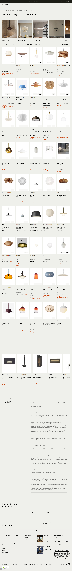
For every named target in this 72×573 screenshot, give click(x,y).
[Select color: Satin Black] (50, 374)
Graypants (59, 196)
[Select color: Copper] (6, 97)
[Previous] (25, 1)
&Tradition (18, 101)
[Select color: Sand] (24, 374)
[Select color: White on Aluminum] (7, 374)
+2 (69, 65)
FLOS (31, 69)
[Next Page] (46, 340)
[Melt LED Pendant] (8, 148)
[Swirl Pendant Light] (8, 180)
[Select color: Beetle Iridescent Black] (2, 97)
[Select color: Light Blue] (33, 224)
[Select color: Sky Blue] (6, 287)
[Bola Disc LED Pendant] (63, 212)
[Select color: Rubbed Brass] (65, 374)
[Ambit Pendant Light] (36, 212)
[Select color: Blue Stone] (46, 287)
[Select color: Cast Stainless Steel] (6, 374)
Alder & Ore (35, 378)
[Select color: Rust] (33, 129)
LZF (57, 69)
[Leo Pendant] (49, 243)
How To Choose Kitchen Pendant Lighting (34, 523)
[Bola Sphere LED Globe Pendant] (36, 243)
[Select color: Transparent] (7, 287)
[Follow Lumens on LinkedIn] (69, 564)
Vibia (3, 69)
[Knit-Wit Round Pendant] (49, 212)
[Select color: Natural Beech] (59, 65)
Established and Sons (47, 324)
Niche (31, 290)
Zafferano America (20, 378)
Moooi (44, 196)
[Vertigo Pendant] (8, 84)
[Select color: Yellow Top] (18, 224)
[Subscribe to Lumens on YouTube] (66, 564)
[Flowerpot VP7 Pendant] (22, 84)
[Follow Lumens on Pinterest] (61, 564)
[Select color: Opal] (43, 129)
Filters (6, 44)
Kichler (44, 101)
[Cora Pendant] (63, 308)
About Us (26, 537)
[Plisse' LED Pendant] (22, 243)
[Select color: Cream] (57, 287)
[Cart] (69, 5)
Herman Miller (46, 70)
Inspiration (15, 539)
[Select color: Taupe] (35, 224)
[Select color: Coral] (48, 287)
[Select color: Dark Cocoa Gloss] (35, 192)
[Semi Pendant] (36, 180)
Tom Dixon (4, 164)
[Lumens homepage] (5, 5)
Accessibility (4, 564)
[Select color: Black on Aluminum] (2, 374)
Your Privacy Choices (28, 546)
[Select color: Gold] (31, 129)
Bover (58, 292)
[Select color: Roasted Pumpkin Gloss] (38, 192)
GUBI (31, 196)
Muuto (31, 228)
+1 (14, 192)
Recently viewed (26, 350)
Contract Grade (29, 44)
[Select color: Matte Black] (16, 97)
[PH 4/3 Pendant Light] (22, 148)
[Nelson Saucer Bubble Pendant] (63, 84)
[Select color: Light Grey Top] (19, 224)
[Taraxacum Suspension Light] (22, 180)
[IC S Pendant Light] (36, 53)
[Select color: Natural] (58, 192)
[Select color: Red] (62, 65)
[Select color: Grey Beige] (17, 97)
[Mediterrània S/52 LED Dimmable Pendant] (63, 274)
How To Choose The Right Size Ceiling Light (48, 523)
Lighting (7, 10)
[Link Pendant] (63, 53)
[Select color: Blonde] (57, 192)
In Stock (12, 44)
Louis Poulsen (32, 101)
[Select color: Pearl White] (48, 224)
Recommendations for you (10, 350)
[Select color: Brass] (30, 65)
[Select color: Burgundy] (46, 224)
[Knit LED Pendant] (8, 53)
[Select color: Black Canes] (43, 320)
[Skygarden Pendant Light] (36, 116)
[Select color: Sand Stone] (51, 287)
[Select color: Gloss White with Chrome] (59, 224)
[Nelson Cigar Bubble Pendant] (36, 148)
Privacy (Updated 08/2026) (14, 564)
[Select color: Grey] (65, 65)
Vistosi (17, 259)
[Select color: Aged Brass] (34, 374)
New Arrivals (20, 44)
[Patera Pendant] (63, 148)
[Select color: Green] (7, 97)
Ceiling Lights (12, 10)
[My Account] (65, 5)
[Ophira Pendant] (49, 84)
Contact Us (4, 544)
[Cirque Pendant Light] (22, 212)
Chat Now (8, 538)
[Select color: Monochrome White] (33, 97)
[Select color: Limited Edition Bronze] (9, 97)
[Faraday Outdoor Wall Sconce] (40, 361)
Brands (14, 541)
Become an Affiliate (28, 541)
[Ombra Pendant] (22, 308)
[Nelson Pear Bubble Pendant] (63, 243)
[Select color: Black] (16, 65)
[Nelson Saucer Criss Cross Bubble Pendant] (49, 53)
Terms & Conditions (28, 544)
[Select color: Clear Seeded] (43, 255)
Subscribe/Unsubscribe (6, 552)
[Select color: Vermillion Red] (19, 97)
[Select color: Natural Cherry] (57, 65)
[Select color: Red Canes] (46, 320)
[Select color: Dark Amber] (16, 255)
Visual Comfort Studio (47, 259)
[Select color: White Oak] (19, 65)
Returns (3, 550)
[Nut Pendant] (8, 243)
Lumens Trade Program (64, 1)
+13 (41, 97)
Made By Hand (46, 228)
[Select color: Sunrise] (51, 224)
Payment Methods (16, 543)
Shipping (3, 548)
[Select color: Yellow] (63, 65)
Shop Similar (9, 62)
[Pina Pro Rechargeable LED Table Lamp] (24, 361)
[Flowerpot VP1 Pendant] (8, 308)
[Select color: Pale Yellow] (47, 129)
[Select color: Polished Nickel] (3, 224)
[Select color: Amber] (46, 129)
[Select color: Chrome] (31, 65)
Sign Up (67, 541)
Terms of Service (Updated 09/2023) (28, 564)
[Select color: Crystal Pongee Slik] (17, 255)
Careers (26, 543)
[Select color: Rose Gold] (62, 224)
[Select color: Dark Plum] (22, 97)
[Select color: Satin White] (49, 374)
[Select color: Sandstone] (50, 224)
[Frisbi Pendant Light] (8, 212)
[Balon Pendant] (36, 308)
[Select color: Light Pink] (47, 224)
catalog (50, 549)
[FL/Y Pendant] (8, 274)
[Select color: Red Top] (17, 224)
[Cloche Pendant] (36, 274)
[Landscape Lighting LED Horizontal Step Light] (9, 361)
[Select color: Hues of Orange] (31, 97)
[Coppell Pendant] (8, 116)
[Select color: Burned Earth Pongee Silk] (19, 255)
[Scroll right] (67, 29)
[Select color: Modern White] (35, 97)
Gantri (58, 324)
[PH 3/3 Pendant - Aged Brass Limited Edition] (22, 274)
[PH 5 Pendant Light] (36, 84)
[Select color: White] (18, 65)
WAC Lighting (4, 379)
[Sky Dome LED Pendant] (22, 53)
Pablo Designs (18, 69)
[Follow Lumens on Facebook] (59, 564)
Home (3, 10)
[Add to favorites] (3, 62)
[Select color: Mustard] (2, 320)
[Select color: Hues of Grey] (38, 97)
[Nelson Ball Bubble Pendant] (22, 116)
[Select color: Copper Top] (16, 224)
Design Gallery (27, 539)
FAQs (14, 537)
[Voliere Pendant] (49, 148)
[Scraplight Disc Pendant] (63, 180)
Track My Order (5, 546)
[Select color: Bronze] (35, 374)
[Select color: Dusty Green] (31, 224)
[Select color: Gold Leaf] (25, 374)
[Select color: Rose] (34, 224)
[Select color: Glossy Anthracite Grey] (32, 192)
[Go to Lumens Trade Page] (40, 538)
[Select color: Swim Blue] (23, 97)
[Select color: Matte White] (30, 192)
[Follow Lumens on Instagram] (64, 564)
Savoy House (4, 132)
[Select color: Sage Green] (2, 287)
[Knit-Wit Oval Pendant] (49, 274)
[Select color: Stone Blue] (18, 97)
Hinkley (49, 378)
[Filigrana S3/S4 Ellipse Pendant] (49, 308)
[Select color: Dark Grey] (20, 374)
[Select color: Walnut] (17, 65)
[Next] (46, 1)
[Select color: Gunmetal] (32, 255)
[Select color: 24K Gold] (33, 65)
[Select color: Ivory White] (58, 65)
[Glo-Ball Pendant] (63, 116)
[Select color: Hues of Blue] (32, 97)
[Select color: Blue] (64, 65)
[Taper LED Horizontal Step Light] (55, 361)
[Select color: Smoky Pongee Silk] (18, 255)
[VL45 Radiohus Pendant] (49, 116)
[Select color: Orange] (8, 192)
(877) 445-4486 (8, 541)
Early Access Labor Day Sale (36, 1)
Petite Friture (4, 101)
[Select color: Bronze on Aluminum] (3, 374)
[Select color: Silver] (49, 224)
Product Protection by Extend (17, 545)
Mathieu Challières (46, 164)
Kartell (3, 290)
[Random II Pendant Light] (49, 180)
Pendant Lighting (19, 10)
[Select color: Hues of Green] (34, 97)
